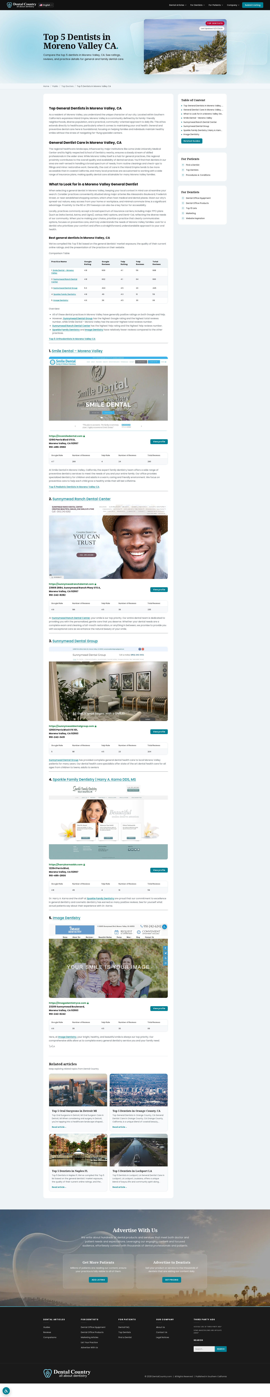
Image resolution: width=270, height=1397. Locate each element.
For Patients (215, 5)
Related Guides (192, 141)
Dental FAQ (123, 1327)
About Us (160, 1327)
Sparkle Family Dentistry (64, 294)
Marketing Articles (89, 1337)
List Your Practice (89, 1342)
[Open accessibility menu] (6, 1391)
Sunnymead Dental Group (65, 288)
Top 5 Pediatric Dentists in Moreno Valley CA (74, 486)
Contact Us (161, 1332)
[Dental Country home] (22, 5)
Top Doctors (67, 86)
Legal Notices (162, 1337)
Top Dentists (215, 23)
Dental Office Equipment (93, 1327)
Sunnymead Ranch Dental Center (64, 280)
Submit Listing (252, 5)
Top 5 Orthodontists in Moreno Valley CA (72, 338)
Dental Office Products (92, 1332)
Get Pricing (171, 1279)
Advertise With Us (89, 1347)
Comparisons (49, 1337)
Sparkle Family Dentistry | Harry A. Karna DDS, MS (94, 779)
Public (55, 86)
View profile (159, 441)
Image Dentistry (60, 300)
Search (220, 1349)
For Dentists (196, 5)
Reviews (47, 1332)
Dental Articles (176, 5)
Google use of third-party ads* (208, 1327)
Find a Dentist (125, 1337)
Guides (46, 1327)
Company (232, 5)
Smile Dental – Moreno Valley (62, 271)
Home (46, 86)
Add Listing (98, 1279)
